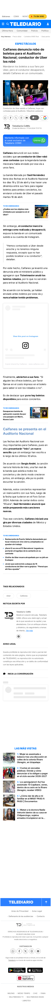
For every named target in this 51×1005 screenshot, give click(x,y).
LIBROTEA (26, 1001)
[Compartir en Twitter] (16, 117)
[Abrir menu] (3, 24)
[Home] (25, 24)
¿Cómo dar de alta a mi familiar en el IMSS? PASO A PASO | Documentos (31, 799)
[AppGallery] (25, 978)
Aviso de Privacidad (19, 911)
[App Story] (35, 970)
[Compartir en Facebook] (10, 117)
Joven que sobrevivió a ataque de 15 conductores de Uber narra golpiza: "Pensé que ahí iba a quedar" (26, 566)
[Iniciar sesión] (48, 24)
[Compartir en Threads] (21, 117)
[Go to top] (46, 902)
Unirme (37, 140)
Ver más (29, 630)
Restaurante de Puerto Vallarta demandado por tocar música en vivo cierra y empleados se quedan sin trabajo (26, 541)
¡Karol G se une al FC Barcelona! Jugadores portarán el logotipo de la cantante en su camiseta (24, 551)
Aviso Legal (37, 911)
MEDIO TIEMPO (24, 993)
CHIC (35, 993)
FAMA (43, 993)
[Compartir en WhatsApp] (5, 117)
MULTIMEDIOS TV (16, 997)
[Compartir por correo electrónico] (26, 117)
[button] (44, 117)
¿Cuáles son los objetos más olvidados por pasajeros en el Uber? (16, 212)
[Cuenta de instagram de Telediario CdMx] (18, 636)
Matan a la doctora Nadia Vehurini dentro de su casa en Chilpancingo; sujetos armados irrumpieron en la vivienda (32, 815)
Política (44, 30)
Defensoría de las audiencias (21, 916)
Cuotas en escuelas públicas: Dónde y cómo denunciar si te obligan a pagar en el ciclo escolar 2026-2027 (32, 772)
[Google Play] (17, 970)
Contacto (41, 916)
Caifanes (23, 596)
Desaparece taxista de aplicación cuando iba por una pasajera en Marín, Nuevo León (14, 415)
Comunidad (22, 30)
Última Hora (7, 30)
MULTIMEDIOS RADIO (35, 997)
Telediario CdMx (21, 126)
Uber (8, 596)
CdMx (16, 16)
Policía (34, 30)
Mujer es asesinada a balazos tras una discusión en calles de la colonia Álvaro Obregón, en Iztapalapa (32, 758)
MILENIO (11, 993)
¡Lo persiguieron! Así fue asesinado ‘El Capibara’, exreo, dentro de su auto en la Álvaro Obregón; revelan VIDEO (32, 786)
